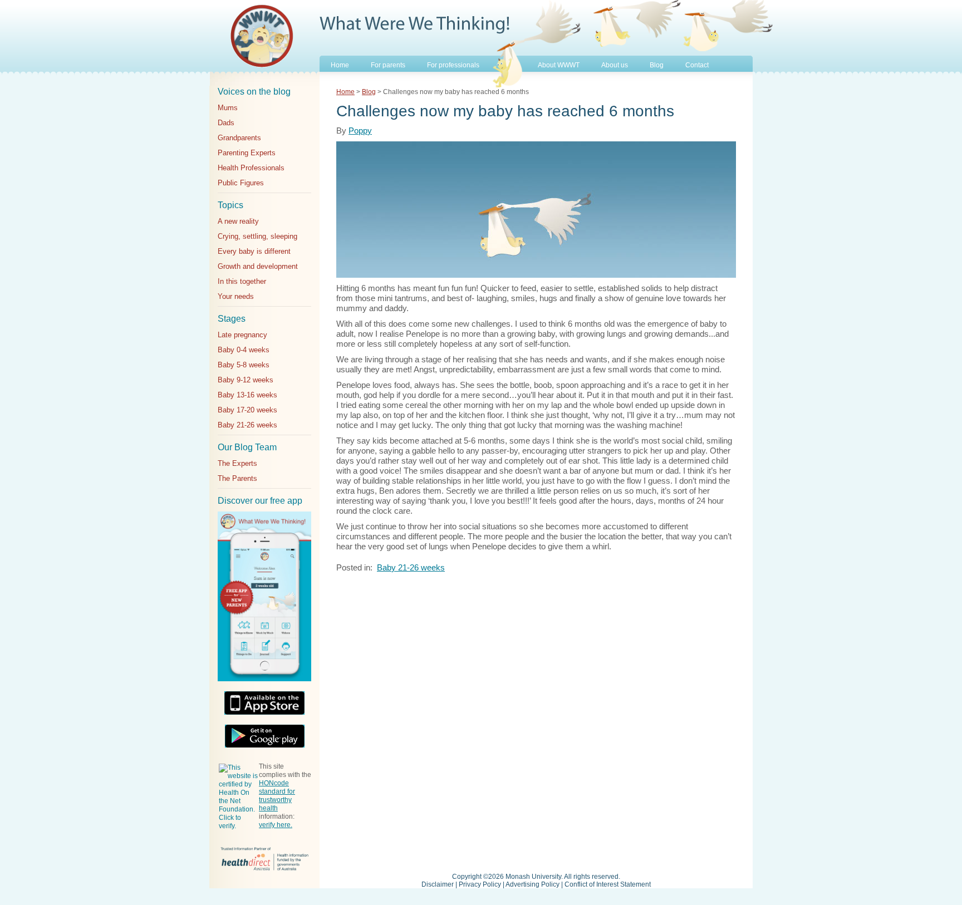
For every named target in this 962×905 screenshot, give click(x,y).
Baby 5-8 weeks (243, 365)
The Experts (237, 463)
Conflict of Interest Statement (608, 884)
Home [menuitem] (340, 65)
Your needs (236, 296)
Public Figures (241, 183)
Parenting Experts (247, 153)
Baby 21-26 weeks (247, 425)
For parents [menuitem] (388, 65)
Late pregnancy (242, 335)
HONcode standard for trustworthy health (277, 795)
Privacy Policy (480, 884)
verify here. (275, 825)
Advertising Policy (532, 884)
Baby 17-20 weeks (247, 410)
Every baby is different (254, 251)
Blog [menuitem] (657, 65)
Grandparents (239, 138)
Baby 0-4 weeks (243, 350)
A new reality (238, 221)
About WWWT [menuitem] (559, 65)
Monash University (533, 877)
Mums (228, 108)
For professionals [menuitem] (453, 65)
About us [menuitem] (614, 65)
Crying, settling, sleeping (257, 236)
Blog (369, 92)
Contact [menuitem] (697, 65)
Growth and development (258, 266)
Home (345, 92)
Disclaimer (437, 884)
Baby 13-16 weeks (247, 395)
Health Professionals (251, 168)
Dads (226, 123)
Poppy (360, 130)
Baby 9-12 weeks (245, 380)
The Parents (237, 478)
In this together (242, 281)
